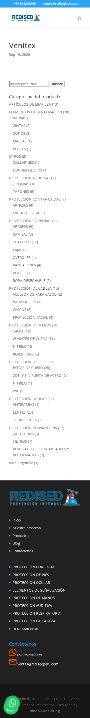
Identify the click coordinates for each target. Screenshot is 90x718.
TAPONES (21, 191)
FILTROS (20, 441)
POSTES (19, 148)
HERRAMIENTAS (25, 628)
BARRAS (19, 117)
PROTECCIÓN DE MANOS (30, 325)
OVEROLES (21, 257)
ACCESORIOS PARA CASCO (35, 294)
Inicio (16, 520)
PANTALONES (24, 265)
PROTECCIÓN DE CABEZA (30, 288)
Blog (16, 543)
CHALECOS (22, 242)
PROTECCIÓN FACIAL (30, 317)
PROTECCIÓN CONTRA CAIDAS (34, 199)
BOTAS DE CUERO (28, 367)
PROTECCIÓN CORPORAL (30, 220)
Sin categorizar (21, 462)
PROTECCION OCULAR (27, 398)
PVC (16, 391)
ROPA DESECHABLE (29, 280)
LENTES (19, 412)
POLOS (18, 272)
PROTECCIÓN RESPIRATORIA (33, 427)
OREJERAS (21, 184)
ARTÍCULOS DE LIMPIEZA (30, 104)
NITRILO (20, 346)
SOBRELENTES (25, 420)
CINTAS (19, 125)
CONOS (19, 133)
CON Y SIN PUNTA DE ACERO (37, 375)
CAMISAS (20, 234)
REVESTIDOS (23, 354)
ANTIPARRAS (23, 404)
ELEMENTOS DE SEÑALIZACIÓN (35, 112)
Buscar (57, 84)
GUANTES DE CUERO (30, 338)
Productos (20, 535)
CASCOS (19, 309)
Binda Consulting (45, 710)
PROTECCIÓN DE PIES (27, 362)
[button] (12, 702)
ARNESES (20, 205)
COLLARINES (23, 162)
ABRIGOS (20, 226)
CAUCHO (20, 331)
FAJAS (17, 249)
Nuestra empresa (26, 527)
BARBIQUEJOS (24, 301)
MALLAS (19, 141)
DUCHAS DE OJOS (27, 170)
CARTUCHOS (23, 433)
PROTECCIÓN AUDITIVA (28, 177)
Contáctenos (22, 551)
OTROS (15, 156)
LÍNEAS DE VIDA (26, 213)
